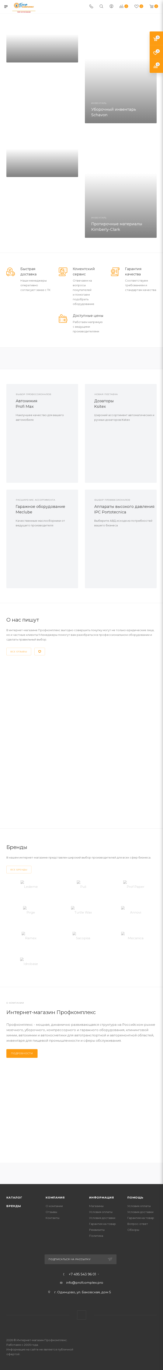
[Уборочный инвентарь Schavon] (121, 69)
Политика (96, 1235)
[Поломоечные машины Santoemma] (42, 39)
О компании (54, 1206)
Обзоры (133, 1229)
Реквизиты (97, 1229)
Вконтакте (81, 1315)
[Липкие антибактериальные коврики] (42, 153)
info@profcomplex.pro (84, 1283)
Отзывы (51, 1212)
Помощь (135, 1197)
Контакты (52, 1218)
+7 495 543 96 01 (82, 1274)
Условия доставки (102, 1218)
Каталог (14, 1197)
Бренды (13, 1206)
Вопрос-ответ (137, 1223)
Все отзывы (18, 651)
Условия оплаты (100, 1212)
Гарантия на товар (102, 1223)
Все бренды (18, 869)
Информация (101, 1197)
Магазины (96, 1206)
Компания (55, 1197)
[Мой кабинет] (111, 7)
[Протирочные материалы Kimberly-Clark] (121, 184)
